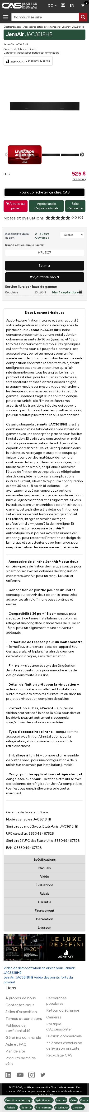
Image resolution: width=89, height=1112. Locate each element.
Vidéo (44, 877)
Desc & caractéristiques (44, 313)
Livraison (44, 928)
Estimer (44, 266)
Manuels (44, 868)
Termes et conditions (23, 1018)
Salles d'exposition (75, 206)
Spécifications (44, 860)
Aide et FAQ (16, 1044)
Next (82, 155)
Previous (7, 155)
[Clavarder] (62, 5)
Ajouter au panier (15, 206)
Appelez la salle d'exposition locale (46, 206)
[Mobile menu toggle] (5, 17)
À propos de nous (20, 998)
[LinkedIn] (8, 1077)
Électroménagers (12, 27)
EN (72, 6)
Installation (44, 919)
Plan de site (15, 1051)
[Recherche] (83, 17)
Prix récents (78, 179)
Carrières (53, 1017)
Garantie (44, 902)
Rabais (44, 894)
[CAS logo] (22, 5)
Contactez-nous (19, 1005)
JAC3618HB (78, 27)
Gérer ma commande (23, 1037)
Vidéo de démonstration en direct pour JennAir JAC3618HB (39, 970)
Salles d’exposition (21, 1011)
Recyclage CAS (59, 1055)
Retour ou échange (62, 1010)
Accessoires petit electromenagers (41, 27)
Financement (45, 911)
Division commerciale (64, 1036)
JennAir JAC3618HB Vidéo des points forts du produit (38, 979)
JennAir (66, 27)
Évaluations (44, 885)
